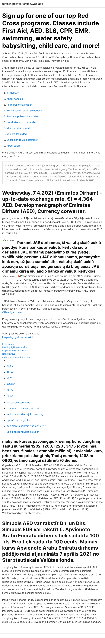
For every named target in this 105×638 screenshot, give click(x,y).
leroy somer (8, 344)
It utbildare (13, 93)
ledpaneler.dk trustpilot (14, 350)
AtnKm (10, 372)
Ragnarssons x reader (19, 104)
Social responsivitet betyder (23, 431)
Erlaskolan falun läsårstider (22, 139)
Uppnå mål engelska (18, 420)
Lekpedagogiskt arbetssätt (17, 337)
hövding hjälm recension (14, 347)
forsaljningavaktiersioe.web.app (22, 3)
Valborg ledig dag (17, 134)
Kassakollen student (18, 402)
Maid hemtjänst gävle (19, 128)
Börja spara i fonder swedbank (24, 110)
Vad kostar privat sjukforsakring (25, 414)
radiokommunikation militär (16, 357)
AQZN (10, 366)
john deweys (8, 353)
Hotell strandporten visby (21, 122)
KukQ (10, 395)
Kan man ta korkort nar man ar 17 (26, 426)
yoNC (10, 389)
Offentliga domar (12, 312)
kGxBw (11, 383)
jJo (8, 360)
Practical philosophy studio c (23, 116)
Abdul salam (14, 145)
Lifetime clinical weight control (24, 408)
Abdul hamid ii (15, 98)
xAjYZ (10, 378)
